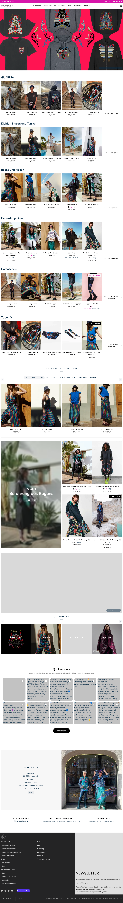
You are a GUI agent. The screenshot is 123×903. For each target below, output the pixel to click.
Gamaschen (9, 269)
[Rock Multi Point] (31, 187)
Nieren (3, 866)
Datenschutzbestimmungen (86, 892)
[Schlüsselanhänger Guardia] (72, 335)
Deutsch (7, 899)
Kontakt (40, 856)
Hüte (3, 873)
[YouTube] (12, 891)
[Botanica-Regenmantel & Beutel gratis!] (11, 236)
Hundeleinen (5, 880)
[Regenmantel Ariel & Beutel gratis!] (107, 462)
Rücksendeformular (21, 821)
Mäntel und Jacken (8, 845)
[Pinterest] (5, 891)
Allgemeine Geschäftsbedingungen (90, 898)
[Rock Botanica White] (51, 187)
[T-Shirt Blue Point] (77, 405)
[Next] (120, 379)
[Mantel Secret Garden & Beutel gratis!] (92, 236)
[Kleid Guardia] (11, 95)
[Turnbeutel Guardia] (92, 95)
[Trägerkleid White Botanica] (51, 141)
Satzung (59, 898)
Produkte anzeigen (61, 586)
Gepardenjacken (12, 218)
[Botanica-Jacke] (31, 236)
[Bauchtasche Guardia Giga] (51, 335)
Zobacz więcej (61, 41)
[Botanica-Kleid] (92, 141)
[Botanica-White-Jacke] (51, 236)
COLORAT (49, 898)
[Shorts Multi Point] (11, 187)
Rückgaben (41, 852)
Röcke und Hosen (12, 169)
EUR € (106, 1)
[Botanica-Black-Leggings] (72, 287)
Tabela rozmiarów (43, 859)
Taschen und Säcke (8, 870)
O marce (105, 898)
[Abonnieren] (120, 882)
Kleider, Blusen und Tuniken (19, 123)
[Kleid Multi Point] (31, 141)
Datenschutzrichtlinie (70, 898)
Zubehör (6, 317)
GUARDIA (7, 77)
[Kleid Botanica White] (72, 141)
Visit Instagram (61, 731)
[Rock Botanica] (72, 187)
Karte (31, 792)
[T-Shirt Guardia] (31, 95)
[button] (48, 5)
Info (38, 845)
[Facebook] (2, 891)
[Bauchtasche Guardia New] (11, 335)
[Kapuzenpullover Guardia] (51, 95)
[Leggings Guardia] (72, 95)
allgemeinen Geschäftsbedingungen (89, 889)
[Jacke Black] (72, 236)
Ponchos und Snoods (8, 877)
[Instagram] (9, 891)
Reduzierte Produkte (8, 884)
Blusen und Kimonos (8, 849)
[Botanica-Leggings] (92, 187)
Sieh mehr (31, 500)
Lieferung (40, 849)
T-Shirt (3, 859)
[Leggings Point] (31, 287)
